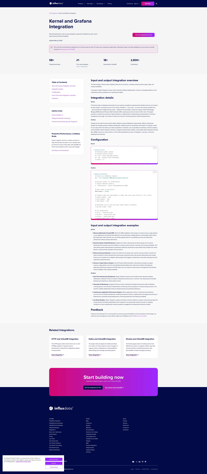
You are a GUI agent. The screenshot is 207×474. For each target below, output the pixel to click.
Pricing (110, 4)
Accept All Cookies (53, 459)
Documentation (90, 430)
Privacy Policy (27, 462)
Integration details (57, 89)
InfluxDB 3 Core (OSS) (92, 439)
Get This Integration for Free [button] (143, 35)
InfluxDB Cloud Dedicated (56, 425)
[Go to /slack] (145, 462)
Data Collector (53, 434)
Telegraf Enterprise (54, 428)
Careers (125, 421)
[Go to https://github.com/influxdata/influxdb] (142, 462)
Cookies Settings (54, 467)
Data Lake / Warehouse (55, 432)
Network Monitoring (54, 450)
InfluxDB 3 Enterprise (54, 421)
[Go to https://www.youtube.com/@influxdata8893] (133, 461)
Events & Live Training (92, 432)
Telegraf (88, 441)
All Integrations (53, 13)
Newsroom (126, 425)
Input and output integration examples (64, 95)
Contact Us (130, 4)
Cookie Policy (145, 469)
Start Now (148, 4)
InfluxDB (51, 419)
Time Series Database (55, 443)
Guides (88, 419)
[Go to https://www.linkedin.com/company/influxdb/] (139, 461)
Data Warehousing (54, 447)
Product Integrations (91, 445)
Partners (125, 423)
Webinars (88, 428)
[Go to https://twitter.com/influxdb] (136, 462)
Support (88, 425)
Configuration (56, 92)
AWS (87, 443)
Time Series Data (53, 441)
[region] (33, 463)
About (124, 419)
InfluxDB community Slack (139, 316)
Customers (89, 423)
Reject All (54, 463)
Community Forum (91, 436)
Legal (132, 469)
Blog (87, 421)
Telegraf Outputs (90, 450)
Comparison (154, 469)
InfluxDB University (91, 434)
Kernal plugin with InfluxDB (67, 49)
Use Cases (52, 439)
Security (137, 469)
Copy (155, 148)
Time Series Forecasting (55, 445)
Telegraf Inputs (90, 447)
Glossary (88, 452)
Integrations (52, 430)
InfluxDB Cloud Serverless (56, 423)
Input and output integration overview (63, 86)
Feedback (55, 98)
